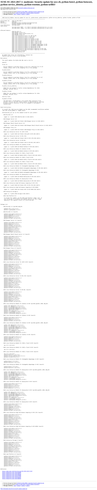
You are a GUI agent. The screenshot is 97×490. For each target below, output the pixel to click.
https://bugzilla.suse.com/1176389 (11, 475)
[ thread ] (19, 14)
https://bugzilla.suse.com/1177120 (11, 476)
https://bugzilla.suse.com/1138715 (11, 473)
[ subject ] (23, 14)
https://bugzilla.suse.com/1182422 (11, 478)
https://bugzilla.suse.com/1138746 (11, 474)
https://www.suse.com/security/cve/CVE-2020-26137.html (17, 471)
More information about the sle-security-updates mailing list (14, 488)
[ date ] (14, 14)
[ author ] (28, 14)
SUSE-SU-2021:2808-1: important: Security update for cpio (30, 11)
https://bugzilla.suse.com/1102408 (11, 472)
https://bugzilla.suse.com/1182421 (11, 477)
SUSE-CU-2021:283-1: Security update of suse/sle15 (27, 13)
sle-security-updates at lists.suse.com (26, 8)
